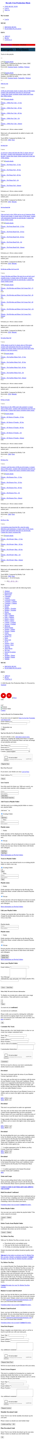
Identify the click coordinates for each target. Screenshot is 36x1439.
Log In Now (25, 772)
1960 (9, 140)
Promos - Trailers (10, 629)
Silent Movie (8, 648)
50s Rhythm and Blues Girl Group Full (10, 269)
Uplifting (20, 67)
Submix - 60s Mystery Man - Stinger (12, 560)
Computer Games (10, 600)
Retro (6, 638)
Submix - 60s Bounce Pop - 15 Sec (11, 477)
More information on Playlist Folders (12, 855)
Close (3, 987)
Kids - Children (9, 615)
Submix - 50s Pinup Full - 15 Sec (11, 164)
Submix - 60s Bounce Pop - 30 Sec (11, 482)
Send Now (9, 987)
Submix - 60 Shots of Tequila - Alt (11, 433)
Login (3, 729)
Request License (6, 1408)
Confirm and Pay (6, 1424)
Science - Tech (9, 643)
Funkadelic (21, 78)
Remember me (7, 727)
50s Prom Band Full (5, 207)
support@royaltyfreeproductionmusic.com (19, 1300)
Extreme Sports (12, 67)
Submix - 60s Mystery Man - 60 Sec (12, 549)
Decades (7, 605)
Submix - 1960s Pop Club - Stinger (11, 123)
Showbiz (7, 647)
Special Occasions (10, 652)
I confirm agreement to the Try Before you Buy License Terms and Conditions (16, 1148)
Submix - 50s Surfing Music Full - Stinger (13, 378)
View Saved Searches (8, 797)
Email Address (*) (6, 721)
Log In (7, 19)
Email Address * (6, 967)
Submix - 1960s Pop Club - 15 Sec (11, 103)
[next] (14, 698)
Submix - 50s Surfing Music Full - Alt (12, 372)
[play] (3, 698)
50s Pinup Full (4, 145)
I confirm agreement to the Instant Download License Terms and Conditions (15, 1170)
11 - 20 (10, 581)
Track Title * (4, 1035)
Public (5, 830)
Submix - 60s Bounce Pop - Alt (10, 493)
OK (14, 1424)
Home (3, 45)
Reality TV (8, 636)
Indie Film (8, 614)
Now (3, 871)
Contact (3, 710)
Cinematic (8, 596)
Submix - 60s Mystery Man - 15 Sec (12, 539)
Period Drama (9, 627)
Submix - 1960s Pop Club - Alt (10, 118)
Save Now (4, 795)
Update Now (5, 955)
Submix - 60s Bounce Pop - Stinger (11, 498)
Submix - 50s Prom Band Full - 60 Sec (12, 237)
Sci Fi (6, 641)
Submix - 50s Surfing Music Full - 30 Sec (13, 362)
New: (5, 820)
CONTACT (8, 40)
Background (8, 593)
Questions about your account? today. (16, 1204)
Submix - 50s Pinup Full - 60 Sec (11, 175)
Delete (9, 1217)
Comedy (7, 598)
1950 (9, 202)
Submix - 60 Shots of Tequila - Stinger (12, 438)
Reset (3, 778)
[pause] (9, 698)
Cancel (3, 1217)
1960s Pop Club (4, 83)
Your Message (5, 977)
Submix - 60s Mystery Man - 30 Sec (12, 544)
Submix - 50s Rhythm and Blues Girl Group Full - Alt (17, 309)
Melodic (14, 202)
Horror (7, 612)
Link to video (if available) (9, 1043)
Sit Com (7, 650)
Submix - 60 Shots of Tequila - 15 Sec (12, 417)
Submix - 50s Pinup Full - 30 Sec (11, 170)
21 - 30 (15, 581)
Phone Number (5, 1041)
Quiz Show (8, 634)
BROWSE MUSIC (10, 27)
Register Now (5, 764)
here (2, 1019)
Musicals (7, 626)
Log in (7, 8)
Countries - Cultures (11, 601)
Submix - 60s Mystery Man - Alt (10, 555)
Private (5, 841)
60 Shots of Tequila (5, 399)
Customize (4, 1061)
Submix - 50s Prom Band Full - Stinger (12, 247)
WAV (3, 1100)
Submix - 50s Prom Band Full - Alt (11, 242)
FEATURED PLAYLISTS (13, 29)
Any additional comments (8, 1350)
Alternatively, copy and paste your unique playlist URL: (18, 978)
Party (13, 140)
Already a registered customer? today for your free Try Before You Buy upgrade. (17, 1257)
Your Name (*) (5, 745)
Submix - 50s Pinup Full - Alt (10, 180)
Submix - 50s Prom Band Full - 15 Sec (12, 226)
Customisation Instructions (9, 1049)
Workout (26, 67)
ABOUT (7, 36)
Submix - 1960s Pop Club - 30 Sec (11, 108)
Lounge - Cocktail (10, 622)
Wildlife (7, 659)
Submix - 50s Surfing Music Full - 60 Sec (13, 367)
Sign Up (7, 10)
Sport (6, 654)
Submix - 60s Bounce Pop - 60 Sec (11, 487)
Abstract (7, 591)
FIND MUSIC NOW (11, 6)
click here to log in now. (22, 737)
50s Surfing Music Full (6, 338)
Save (3, 1004)
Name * (3, 1037)
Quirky (7, 633)
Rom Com (8, 640)
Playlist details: (5, 924)
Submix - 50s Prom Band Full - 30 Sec (12, 232)
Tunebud (3, 685)
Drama (7, 607)
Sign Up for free (24, 718)
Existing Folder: (8, 814)
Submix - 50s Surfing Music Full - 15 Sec (13, 357)
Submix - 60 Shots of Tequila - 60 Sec (12, 427)
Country (3, 751)
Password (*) (5, 723)
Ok (2, 1022)
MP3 (2, 1098)
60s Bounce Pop (4, 459)
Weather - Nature (10, 655)
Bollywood (8, 594)
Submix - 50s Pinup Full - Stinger (11, 185)
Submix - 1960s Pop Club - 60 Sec (11, 113)
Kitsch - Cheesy (9, 619)
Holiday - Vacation (10, 608)
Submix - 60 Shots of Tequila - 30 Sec (12, 422)
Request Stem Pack (7, 1362)
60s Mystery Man (5, 520)
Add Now (4, 817)
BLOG (7, 38)
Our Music (9, 45)
